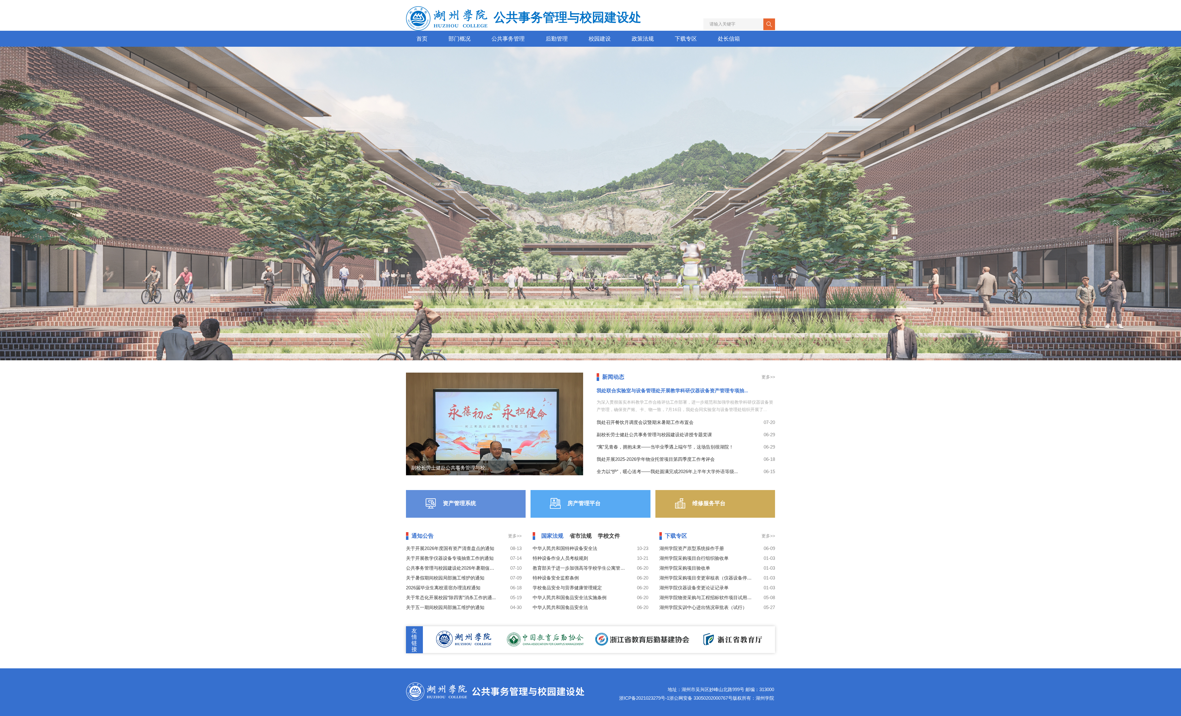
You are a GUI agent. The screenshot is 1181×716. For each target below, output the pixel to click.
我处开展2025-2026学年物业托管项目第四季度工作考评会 (656, 459)
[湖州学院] (463, 636)
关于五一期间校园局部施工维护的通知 (445, 607)
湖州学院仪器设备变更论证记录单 (694, 587)
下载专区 (686, 39)
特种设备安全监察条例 (556, 577)
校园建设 (600, 39)
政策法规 (643, 39)
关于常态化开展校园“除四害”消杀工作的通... (451, 597)
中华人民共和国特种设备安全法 (565, 548)
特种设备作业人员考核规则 (560, 558)
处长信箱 (729, 39)
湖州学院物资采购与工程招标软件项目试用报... (707, 597)
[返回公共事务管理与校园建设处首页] (495, 684)
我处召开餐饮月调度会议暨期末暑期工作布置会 (645, 422)
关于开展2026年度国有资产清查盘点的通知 (450, 548)
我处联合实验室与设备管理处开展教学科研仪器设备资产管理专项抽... (672, 390)
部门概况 (459, 39)
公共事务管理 (508, 39)
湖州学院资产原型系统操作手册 (691, 548)
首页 (421, 39)
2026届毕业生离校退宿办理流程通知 (443, 587)
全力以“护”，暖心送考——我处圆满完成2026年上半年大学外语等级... (667, 471)
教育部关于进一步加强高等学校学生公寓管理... (581, 568)
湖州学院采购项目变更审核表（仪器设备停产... (707, 577)
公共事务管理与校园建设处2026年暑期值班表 (452, 568)
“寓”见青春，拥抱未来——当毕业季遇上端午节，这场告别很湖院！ (665, 446)
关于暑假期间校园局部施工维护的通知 (445, 577)
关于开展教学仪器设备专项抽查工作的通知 (450, 558)
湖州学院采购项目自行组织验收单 (694, 558)
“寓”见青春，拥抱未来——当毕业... (449, 467)
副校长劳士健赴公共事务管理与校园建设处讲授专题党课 (654, 434)
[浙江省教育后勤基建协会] (642, 636)
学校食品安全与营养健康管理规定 (567, 587)
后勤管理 (557, 39)
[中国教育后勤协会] (545, 636)
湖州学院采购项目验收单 (684, 568)
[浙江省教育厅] (731, 636)
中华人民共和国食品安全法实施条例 (569, 597)
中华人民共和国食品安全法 (560, 607)
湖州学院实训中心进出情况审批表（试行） (703, 607)
